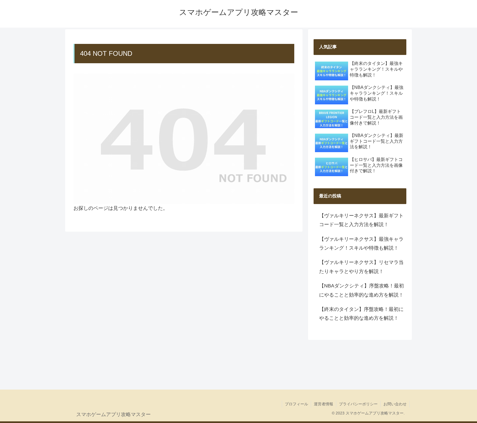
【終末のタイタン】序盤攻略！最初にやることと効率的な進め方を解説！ (361, 313)
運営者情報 (323, 404)
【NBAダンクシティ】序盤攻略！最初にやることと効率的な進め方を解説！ (361, 290)
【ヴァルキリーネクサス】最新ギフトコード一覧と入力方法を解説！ (361, 220)
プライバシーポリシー (358, 404)
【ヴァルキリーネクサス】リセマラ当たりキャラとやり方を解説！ (361, 267)
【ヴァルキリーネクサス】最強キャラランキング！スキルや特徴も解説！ (361, 243)
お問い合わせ (395, 404)
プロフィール (296, 404)
